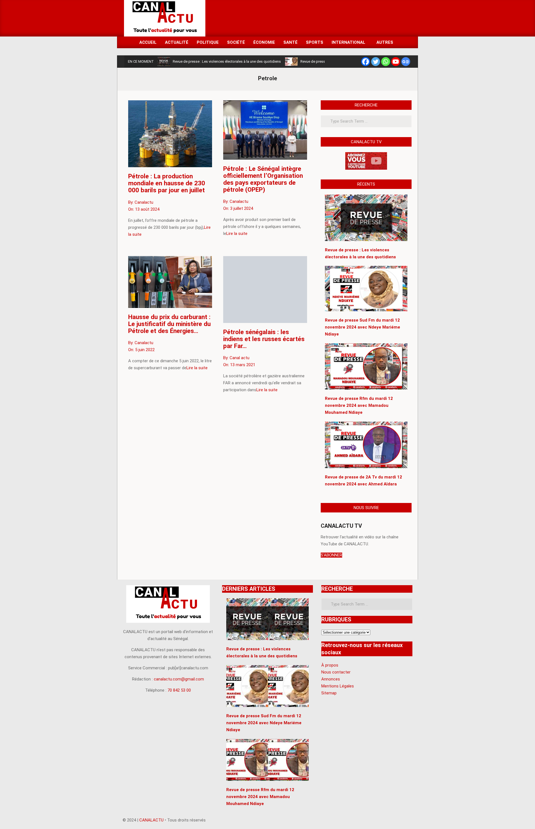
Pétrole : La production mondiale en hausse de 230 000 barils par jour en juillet (166, 183)
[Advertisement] (309, 17)
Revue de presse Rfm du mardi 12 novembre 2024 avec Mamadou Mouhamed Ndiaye (260, 796)
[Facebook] (365, 61)
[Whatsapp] (385, 61)
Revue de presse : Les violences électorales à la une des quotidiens (227, 61)
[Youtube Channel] (395, 61)
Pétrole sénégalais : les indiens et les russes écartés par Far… (264, 338)
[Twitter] (375, 61)
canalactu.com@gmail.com (179, 679)
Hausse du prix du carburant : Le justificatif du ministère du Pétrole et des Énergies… (169, 323)
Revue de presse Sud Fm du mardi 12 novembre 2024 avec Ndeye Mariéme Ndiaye (263, 722)
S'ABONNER (331, 555)
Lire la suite (236, 233)
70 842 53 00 (179, 690)
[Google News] (405, 61)
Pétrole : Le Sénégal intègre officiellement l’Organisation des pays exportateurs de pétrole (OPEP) (263, 179)
